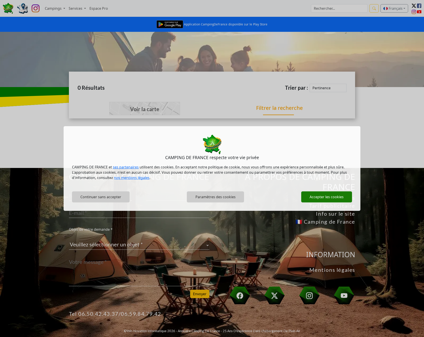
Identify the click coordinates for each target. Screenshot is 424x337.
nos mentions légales (132, 177)
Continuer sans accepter (100, 196)
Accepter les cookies (327, 196)
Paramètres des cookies (215, 196)
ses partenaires (126, 167)
